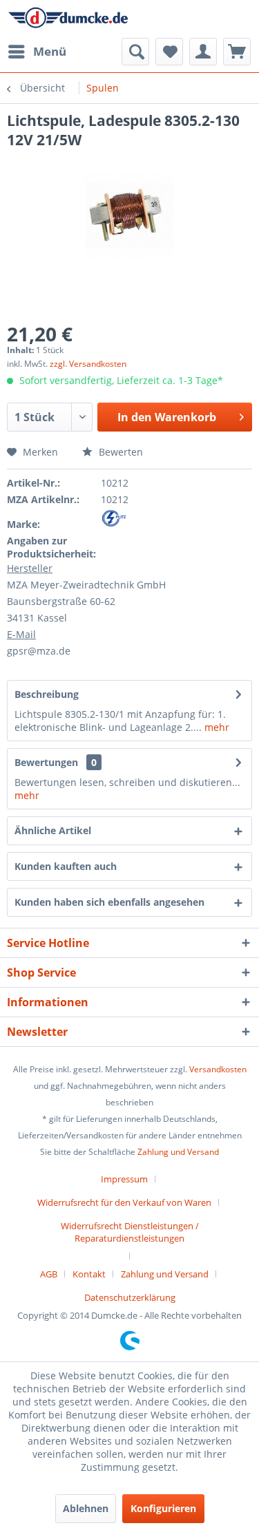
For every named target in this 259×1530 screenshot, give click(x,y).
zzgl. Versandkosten (88, 364)
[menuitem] (36, 51)
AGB (48, 1274)
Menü (49, 51)
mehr (215, 727)
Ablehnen (85, 1508)
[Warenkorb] (237, 51)
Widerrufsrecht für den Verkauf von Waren (124, 1202)
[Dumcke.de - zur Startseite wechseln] (68, 19)
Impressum (124, 1179)
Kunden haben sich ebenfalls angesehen (109, 902)
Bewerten (119, 451)
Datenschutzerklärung (129, 1297)
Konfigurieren (163, 1508)
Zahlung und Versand (178, 1152)
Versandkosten (218, 1069)
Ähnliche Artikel (53, 830)
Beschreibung (47, 694)
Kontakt (89, 1274)
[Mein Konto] (203, 51)
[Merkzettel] (169, 51)
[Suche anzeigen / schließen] (135, 51)
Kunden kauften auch (66, 866)
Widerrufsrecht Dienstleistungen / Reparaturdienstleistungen (130, 1232)
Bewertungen (46, 762)
